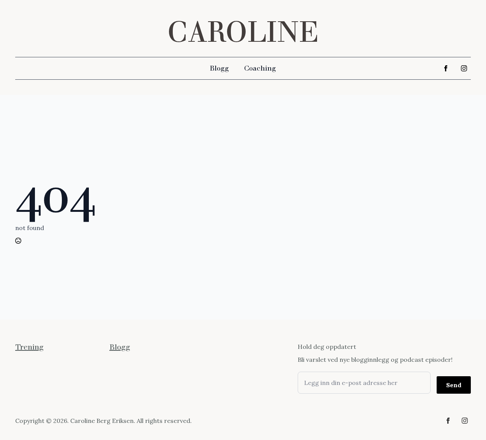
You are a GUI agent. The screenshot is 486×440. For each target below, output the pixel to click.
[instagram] (464, 68)
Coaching (260, 68)
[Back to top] (467, 421)
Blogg (219, 68)
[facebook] (446, 68)
